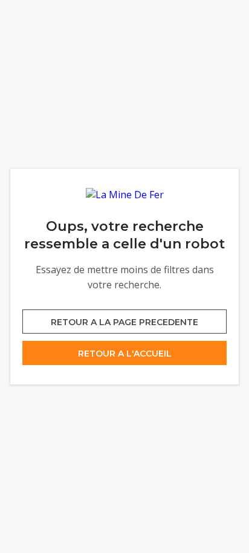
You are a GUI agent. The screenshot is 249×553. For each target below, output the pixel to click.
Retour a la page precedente (124, 322)
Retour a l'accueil (125, 353)
